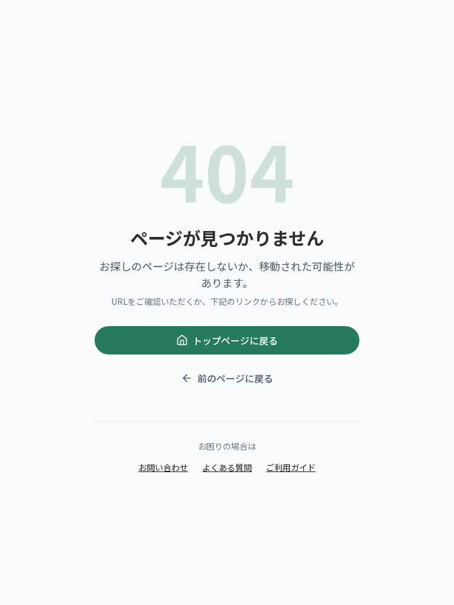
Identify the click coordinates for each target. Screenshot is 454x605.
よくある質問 (227, 467)
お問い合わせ (163, 467)
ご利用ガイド (291, 467)
